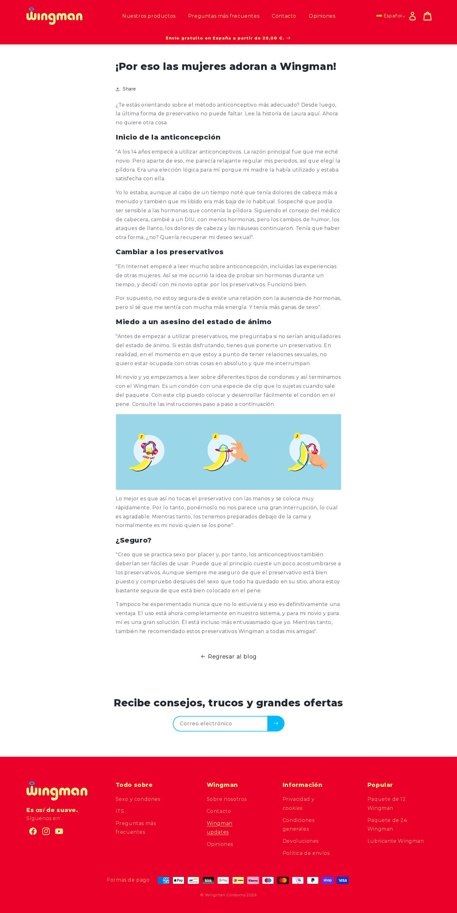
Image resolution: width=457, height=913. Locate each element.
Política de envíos (306, 853)
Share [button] (129, 89)
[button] (427, 16)
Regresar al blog (232, 656)
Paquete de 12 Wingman (386, 803)
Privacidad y (299, 803)
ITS (120, 811)
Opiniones (220, 844)
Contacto (219, 811)
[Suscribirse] (275, 723)
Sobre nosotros (227, 799)
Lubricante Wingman (395, 841)
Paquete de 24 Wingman (387, 824)
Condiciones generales (299, 824)
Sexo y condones (138, 799)
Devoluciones (301, 841)
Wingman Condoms (225, 894)
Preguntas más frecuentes (136, 827)
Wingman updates (220, 827)
